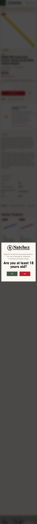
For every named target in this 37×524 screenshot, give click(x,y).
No (25, 274)
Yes (12, 274)
